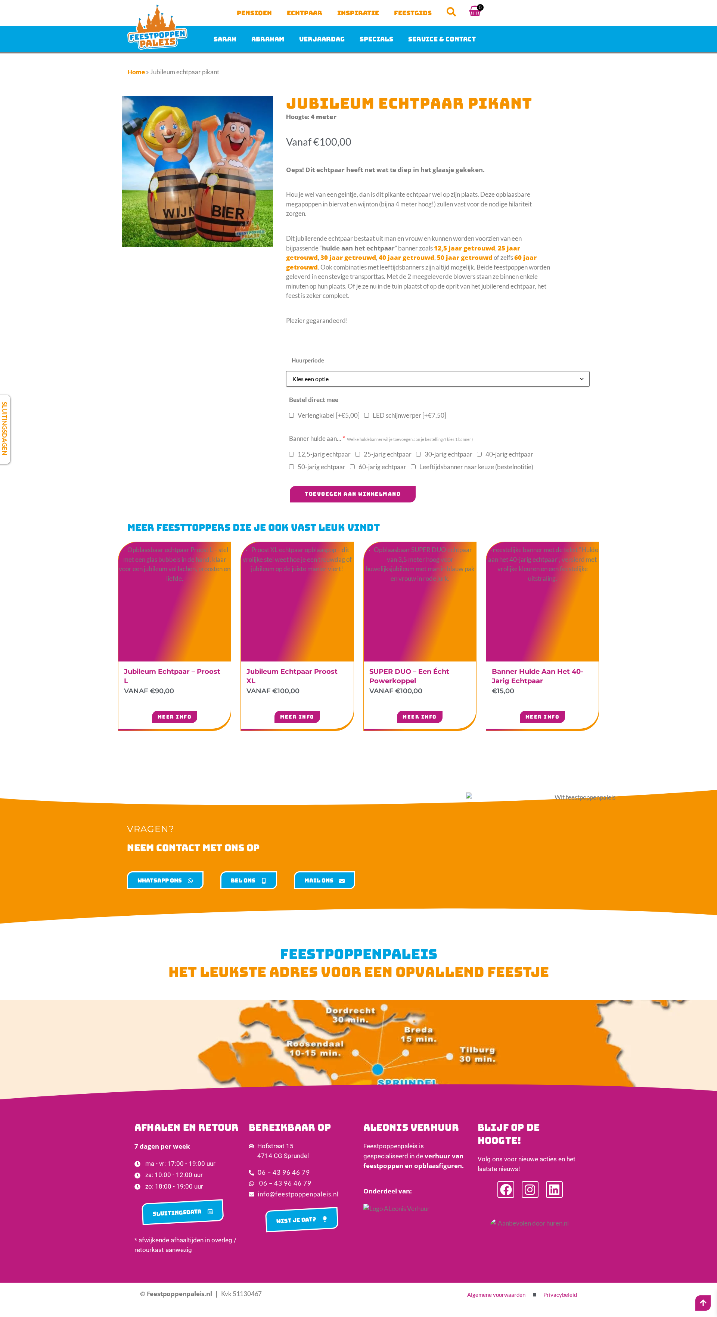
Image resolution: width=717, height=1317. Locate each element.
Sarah (225, 39)
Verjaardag (322, 39)
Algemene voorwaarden (496, 1294)
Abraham (267, 39)
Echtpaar (304, 13)
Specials (376, 39)
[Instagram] (530, 1189)
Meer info (175, 717)
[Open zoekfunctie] (451, 11)
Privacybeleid (560, 1294)
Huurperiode (308, 360)
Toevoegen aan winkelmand (353, 494)
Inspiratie (358, 13)
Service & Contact (442, 39)
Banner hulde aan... (381, 438)
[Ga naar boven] (703, 1303)
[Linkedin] (554, 1189)
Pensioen (254, 13)
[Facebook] (505, 1189)
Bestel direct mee (313, 400)
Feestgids (413, 13)
